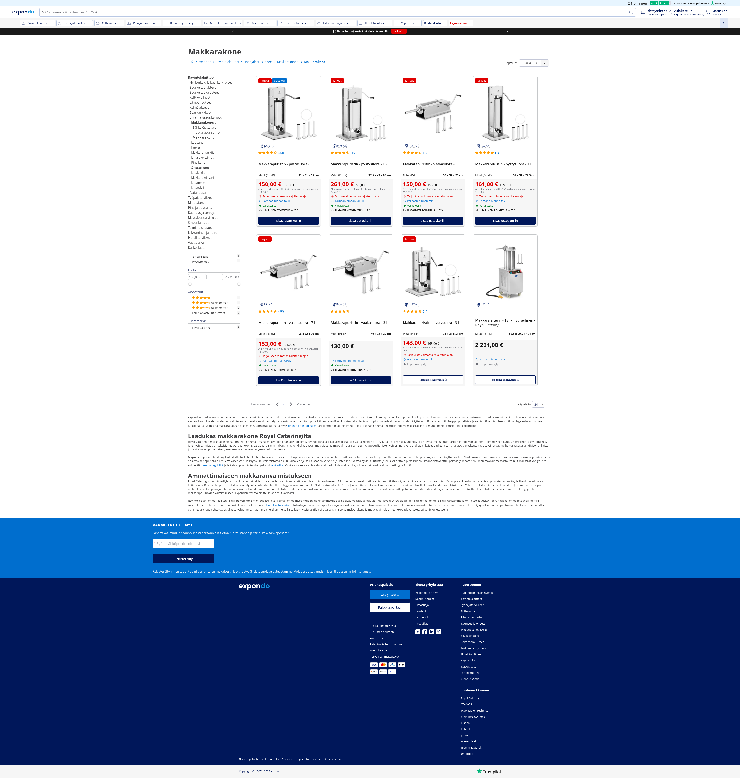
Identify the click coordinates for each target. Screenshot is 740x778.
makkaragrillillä (213, 465)
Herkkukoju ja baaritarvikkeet (211, 82)
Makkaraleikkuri (202, 177)
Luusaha (197, 142)
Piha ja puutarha (200, 207)
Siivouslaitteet (198, 222)
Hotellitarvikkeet (200, 238)
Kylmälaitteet (199, 107)
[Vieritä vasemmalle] (232, 31)
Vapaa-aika (196, 243)
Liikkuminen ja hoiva (202, 233)
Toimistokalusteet (201, 228)
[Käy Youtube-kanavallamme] (417, 633)
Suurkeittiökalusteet (204, 92)
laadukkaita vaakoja (278, 505)
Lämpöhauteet (200, 102)
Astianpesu (198, 192)
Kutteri (196, 147)
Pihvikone (198, 162)
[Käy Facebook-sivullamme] (424, 633)
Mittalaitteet (197, 202)
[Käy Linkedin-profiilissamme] (431, 633)
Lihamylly (198, 182)
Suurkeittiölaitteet (203, 87)
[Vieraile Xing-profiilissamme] (438, 633)
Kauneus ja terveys (201, 212)
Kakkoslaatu (197, 248)
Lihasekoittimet (202, 157)
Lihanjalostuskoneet (206, 117)
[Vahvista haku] (631, 12)
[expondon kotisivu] (192, 62)
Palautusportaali (390, 607)
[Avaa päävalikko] (13, 23)
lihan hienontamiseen (302, 426)
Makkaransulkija (202, 152)
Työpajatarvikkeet (201, 197)
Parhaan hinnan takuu (277, 201)
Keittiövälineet (200, 97)
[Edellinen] (277, 404)
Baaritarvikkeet (200, 112)
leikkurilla (277, 465)
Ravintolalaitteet (201, 77)
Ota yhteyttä (390, 595)
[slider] (189, 284)
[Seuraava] (290, 404)
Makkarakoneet (203, 122)
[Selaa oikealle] (507, 31)
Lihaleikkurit (200, 172)
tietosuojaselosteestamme (273, 571)
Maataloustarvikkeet (203, 217)
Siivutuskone (200, 167)
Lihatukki (197, 187)
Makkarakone (203, 137)
